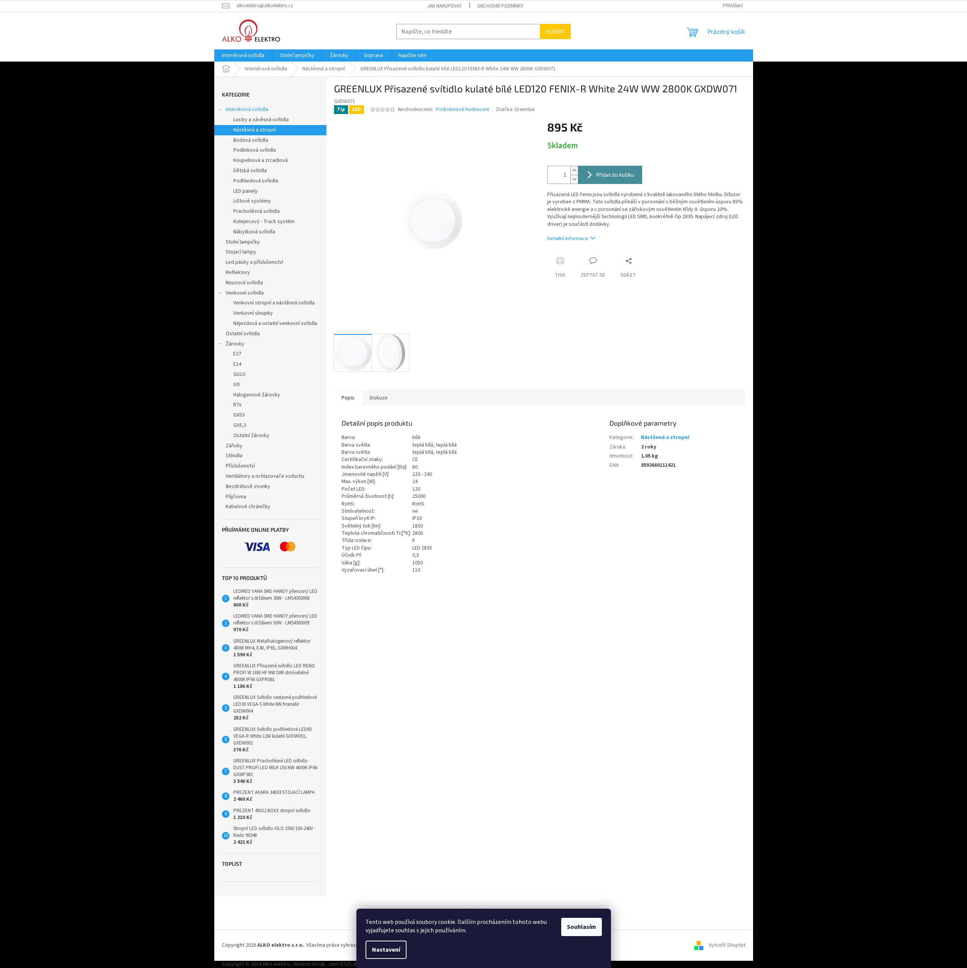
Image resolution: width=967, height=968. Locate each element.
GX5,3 (239, 425)
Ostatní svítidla (243, 333)
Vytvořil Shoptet (727, 945)
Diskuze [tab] (379, 398)
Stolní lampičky (243, 242)
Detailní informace (567, 238)
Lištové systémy (252, 201)
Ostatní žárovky (251, 435)
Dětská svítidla (250, 170)
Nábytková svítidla (254, 232)
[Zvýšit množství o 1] (574, 170)
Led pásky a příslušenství (254, 262)
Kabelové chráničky (248, 506)
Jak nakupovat (444, 6)
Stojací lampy (241, 252)
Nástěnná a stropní (254, 130)
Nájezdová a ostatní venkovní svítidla (275, 323)
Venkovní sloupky (253, 313)
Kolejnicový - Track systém (263, 221)
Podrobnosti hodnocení (462, 109)
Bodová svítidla (250, 140)
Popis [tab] (348, 398)
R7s (237, 405)
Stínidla (234, 455)
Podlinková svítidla (254, 150)
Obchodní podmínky (500, 6)
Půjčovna (236, 497)
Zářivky (234, 446)
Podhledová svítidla (255, 181)
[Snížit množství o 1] (574, 179)
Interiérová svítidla (247, 109)
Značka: (515, 109)
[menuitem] (243, 55)
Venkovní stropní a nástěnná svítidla (274, 303)
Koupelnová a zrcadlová (260, 160)
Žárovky (235, 344)
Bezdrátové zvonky (248, 486)
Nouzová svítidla (244, 283)
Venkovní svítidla (245, 293)
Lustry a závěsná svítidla (261, 120)
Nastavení (386, 950)
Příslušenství (240, 466)
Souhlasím (581, 927)
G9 (236, 384)
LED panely (245, 191)
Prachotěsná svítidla (256, 211)
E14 (237, 364)
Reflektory (238, 272)
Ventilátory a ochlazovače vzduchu (265, 476)
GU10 (239, 374)
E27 (237, 354)
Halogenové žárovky (256, 395)
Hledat (555, 31)
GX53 (239, 415)
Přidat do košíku (615, 174)
